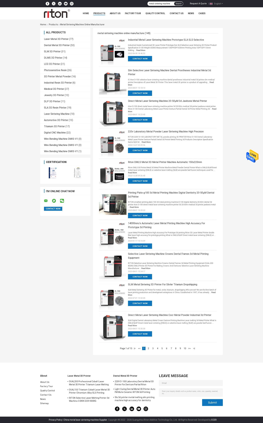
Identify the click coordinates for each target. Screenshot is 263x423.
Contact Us (176, 13)
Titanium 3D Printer (54, 126)
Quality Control (155, 13)
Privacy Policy (55, 420)
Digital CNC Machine (55, 132)
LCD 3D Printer (52, 64)
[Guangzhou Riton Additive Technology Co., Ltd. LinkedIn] (60, 4)
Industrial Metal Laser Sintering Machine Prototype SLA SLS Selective (166, 39)
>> (189, 348)
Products (99, 13)
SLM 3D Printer (52, 51)
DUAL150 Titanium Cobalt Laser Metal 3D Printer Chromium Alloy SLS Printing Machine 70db (89, 391)
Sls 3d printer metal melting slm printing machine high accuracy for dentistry (134, 399)
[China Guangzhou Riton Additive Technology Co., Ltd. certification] (52, 172)
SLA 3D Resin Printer (55, 107)
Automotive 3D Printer (56, 120)
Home (86, 13)
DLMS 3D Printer (53, 57)
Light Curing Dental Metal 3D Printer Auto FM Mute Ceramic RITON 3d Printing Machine (135, 391)
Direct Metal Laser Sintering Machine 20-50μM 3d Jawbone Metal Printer (167, 101)
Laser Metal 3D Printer (56, 39)
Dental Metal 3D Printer (57, 45)
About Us (115, 13)
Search (179, 4)
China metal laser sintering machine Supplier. (86, 420)
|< (135, 348)
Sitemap (44, 403)
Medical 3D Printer (54, 88)
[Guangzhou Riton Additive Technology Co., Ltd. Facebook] (47, 4)
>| (194, 348)
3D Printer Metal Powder (57, 76)
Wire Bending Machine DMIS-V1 (61, 138)
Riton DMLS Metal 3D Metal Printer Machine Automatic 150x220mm (165, 162)
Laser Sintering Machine (57, 113)
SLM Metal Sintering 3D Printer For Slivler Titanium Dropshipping (162, 284)
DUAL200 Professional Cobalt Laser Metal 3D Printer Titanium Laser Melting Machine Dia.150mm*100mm (89, 383)
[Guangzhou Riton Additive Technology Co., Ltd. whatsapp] (56, 201)
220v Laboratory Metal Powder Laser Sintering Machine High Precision (166, 131)
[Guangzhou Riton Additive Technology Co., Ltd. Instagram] (71, 4)
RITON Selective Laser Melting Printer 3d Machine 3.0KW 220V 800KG (89, 399)
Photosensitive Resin (55, 70)
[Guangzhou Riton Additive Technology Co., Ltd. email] (48, 201)
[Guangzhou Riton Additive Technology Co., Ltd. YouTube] (65, 4)
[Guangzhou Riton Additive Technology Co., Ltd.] (57, 13)
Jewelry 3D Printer (54, 95)
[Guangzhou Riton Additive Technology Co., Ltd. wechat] (64, 201)
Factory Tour (133, 13)
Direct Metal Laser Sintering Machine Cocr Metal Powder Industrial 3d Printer (169, 315)
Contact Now (140, 59)
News (191, 13)
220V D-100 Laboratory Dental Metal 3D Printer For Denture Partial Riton (134, 383)
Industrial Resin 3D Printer (58, 82)
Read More (140, 50)
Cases (201, 13)
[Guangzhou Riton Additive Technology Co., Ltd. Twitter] (54, 4)
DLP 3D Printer (52, 101)
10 (185, 348)
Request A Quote (198, 3)
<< (139, 348)
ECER (214, 420)
